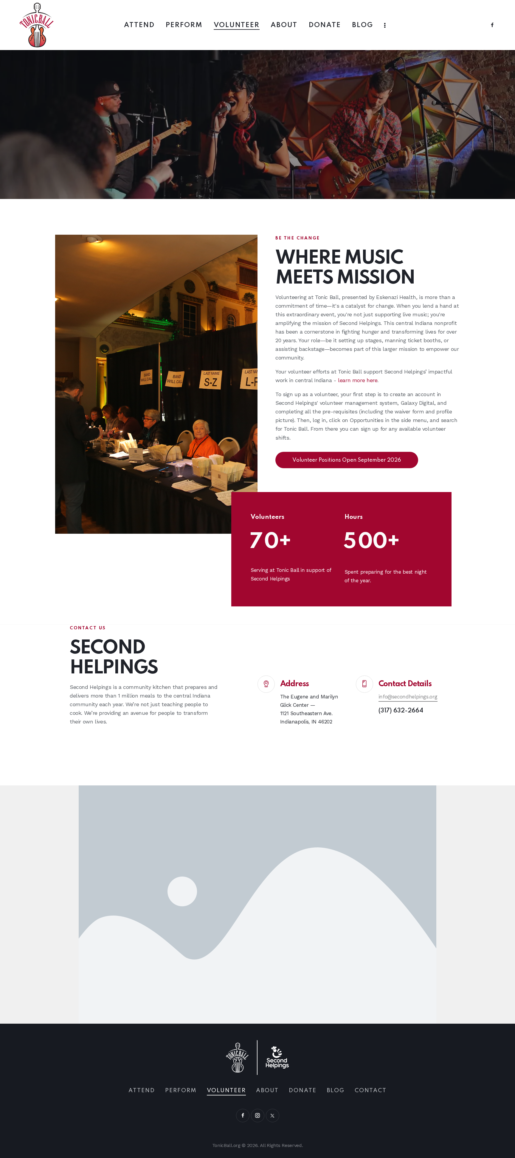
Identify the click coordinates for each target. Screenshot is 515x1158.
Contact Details (405, 684)
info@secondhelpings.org (408, 697)
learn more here (357, 380)
